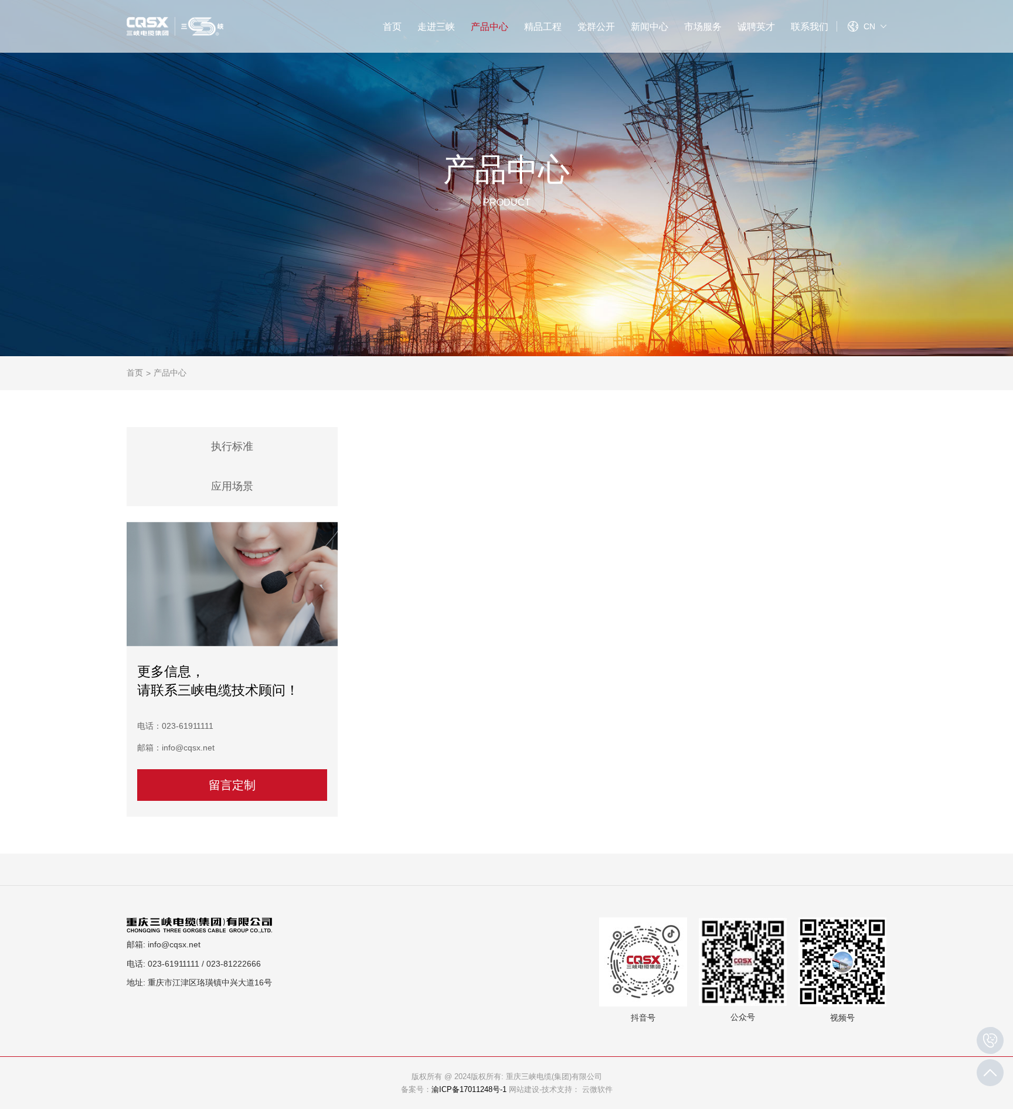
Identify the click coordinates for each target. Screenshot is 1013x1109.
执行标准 (232, 446)
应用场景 (232, 486)
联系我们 (809, 26)
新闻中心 (649, 26)
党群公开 (596, 26)
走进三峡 (436, 26)
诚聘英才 (756, 26)
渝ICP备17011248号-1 (468, 1090)
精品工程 (543, 26)
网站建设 (524, 1090)
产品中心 (489, 26)
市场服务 (703, 26)
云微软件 (597, 1090)
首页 (392, 26)
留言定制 (232, 785)
